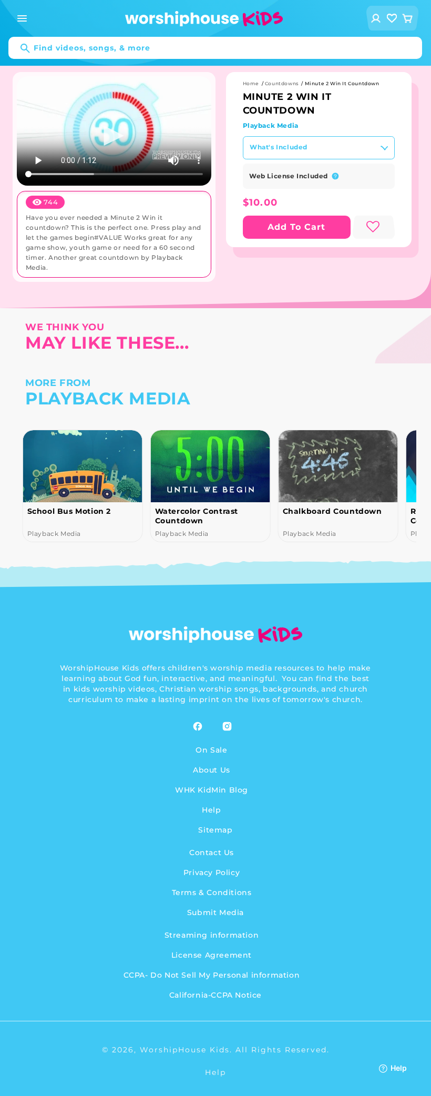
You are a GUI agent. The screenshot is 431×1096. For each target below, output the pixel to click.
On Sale (211, 750)
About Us (211, 770)
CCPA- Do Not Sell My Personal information (212, 975)
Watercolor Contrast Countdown (196, 515)
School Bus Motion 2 (68, 511)
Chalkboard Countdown (332, 511)
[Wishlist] (392, 18)
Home (251, 83)
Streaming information (212, 935)
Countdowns (282, 83)
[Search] (20, 48)
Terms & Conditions (212, 892)
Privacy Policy (211, 872)
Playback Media (271, 125)
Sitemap (215, 830)
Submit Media (215, 912)
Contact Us (211, 852)
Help (211, 810)
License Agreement (211, 955)
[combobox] (215, 48)
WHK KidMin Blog (211, 790)
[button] (22, 18)
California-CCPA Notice (215, 995)
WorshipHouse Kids (185, 1049)
